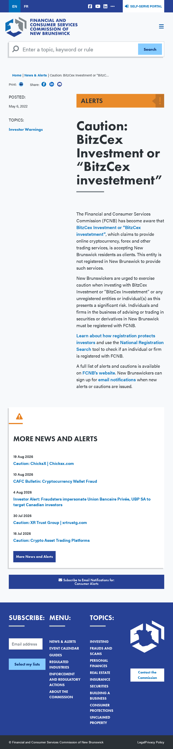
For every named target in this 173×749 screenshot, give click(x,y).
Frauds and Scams (101, 651)
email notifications (117, 379)
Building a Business (100, 696)
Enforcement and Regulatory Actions (64, 679)
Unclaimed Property (100, 720)
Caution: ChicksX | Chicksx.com (43, 463)
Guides (55, 655)
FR (26, 6)
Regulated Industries (59, 664)
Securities (99, 686)
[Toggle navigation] (161, 27)
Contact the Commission (147, 675)
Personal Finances (99, 663)
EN (14, 6)
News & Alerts (35, 75)
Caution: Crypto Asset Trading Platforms (51, 540)
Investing (99, 641)
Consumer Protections (101, 708)
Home (16, 75)
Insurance (100, 679)
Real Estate (100, 672)
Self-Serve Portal (146, 6)
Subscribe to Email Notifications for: (88, 582)
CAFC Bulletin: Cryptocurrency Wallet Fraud (55, 481)
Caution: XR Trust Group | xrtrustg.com (50, 522)
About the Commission (61, 694)
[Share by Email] (59, 84)
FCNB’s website (98, 372)
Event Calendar (64, 648)
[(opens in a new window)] (90, 6)
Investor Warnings (26, 129)
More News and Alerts (34, 556)
